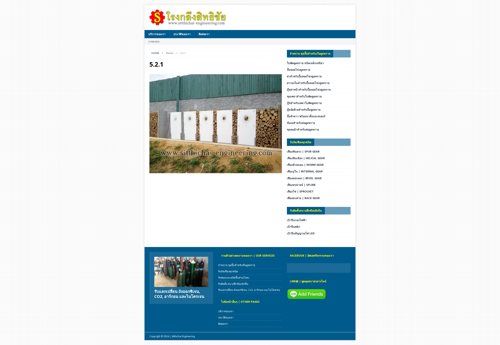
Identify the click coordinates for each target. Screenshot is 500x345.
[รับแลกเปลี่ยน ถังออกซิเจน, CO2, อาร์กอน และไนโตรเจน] (181, 272)
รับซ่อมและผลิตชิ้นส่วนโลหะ (234, 277)
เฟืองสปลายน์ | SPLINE (301, 185)
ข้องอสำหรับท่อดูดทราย (301, 123)
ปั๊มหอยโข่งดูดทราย (298, 69)
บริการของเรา (156, 34)
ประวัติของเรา (182, 34)
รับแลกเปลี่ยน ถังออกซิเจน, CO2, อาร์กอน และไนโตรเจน (179, 294)
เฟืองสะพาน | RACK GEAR (303, 198)
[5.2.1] (215, 171)
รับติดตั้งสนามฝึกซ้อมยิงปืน (306, 210)
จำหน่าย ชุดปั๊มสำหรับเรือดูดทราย (310, 53)
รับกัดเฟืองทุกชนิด (300, 142)
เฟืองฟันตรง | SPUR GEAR (303, 151)
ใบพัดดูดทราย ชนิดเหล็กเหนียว (305, 63)
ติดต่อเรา (204, 34)
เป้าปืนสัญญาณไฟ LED (301, 233)
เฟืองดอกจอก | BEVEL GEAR (304, 178)
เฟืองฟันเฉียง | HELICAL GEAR (306, 158)
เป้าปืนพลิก (293, 227)
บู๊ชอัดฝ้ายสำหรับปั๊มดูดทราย (304, 109)
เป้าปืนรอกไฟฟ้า (296, 220)
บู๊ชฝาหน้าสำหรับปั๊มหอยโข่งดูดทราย (309, 89)
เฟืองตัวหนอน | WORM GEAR (305, 165)
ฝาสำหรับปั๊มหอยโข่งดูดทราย (304, 76)
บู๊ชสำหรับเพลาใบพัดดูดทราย (304, 103)
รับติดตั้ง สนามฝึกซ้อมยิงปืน (233, 284)
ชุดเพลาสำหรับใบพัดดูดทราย (304, 96)
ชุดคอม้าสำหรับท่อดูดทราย (303, 129)
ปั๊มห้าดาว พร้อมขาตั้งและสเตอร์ (306, 116)
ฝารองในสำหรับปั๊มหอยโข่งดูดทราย (308, 83)
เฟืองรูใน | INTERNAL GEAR (305, 171)
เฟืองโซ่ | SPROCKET (300, 191)
